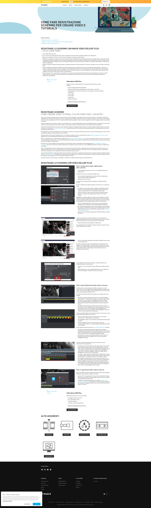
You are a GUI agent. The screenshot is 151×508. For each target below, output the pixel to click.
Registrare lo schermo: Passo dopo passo (50, 43)
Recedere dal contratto (98, 502)
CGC (54, 502)
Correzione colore (84, 434)
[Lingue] (109, 5)
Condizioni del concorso (60, 502)
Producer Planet (62, 485)
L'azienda (78, 481)
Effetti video (66, 434)
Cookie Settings (27, 503)
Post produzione (48, 456)
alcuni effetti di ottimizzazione (99, 327)
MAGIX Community (63, 483)
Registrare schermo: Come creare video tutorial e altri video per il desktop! (57, 41)
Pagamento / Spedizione (90, 502)
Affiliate (42, 489)
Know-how (43, 483)
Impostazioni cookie (78, 502)
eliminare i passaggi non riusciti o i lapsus (98, 135)
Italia (106, 493)
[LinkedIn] (48, 470)
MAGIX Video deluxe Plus (48, 154)
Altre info (96, 481)
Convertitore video (102, 434)
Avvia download (73, 105)
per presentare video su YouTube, (59, 128)
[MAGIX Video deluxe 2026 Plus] (56, 86)
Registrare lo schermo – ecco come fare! (50, 40)
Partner (42, 487)
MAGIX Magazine (62, 481)
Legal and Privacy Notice (7, 501)
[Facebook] (50, 470)
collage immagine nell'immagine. (77, 138)
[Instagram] (45, 470)
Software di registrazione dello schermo (76, 101)
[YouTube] (42, 470)
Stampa (77, 487)
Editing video (49, 434)
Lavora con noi (79, 485)
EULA (83, 502)
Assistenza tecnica (45, 481)
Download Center (44, 485)
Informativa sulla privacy (69, 502)
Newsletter (78, 483)
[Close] (40, 493)
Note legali (50, 502)
